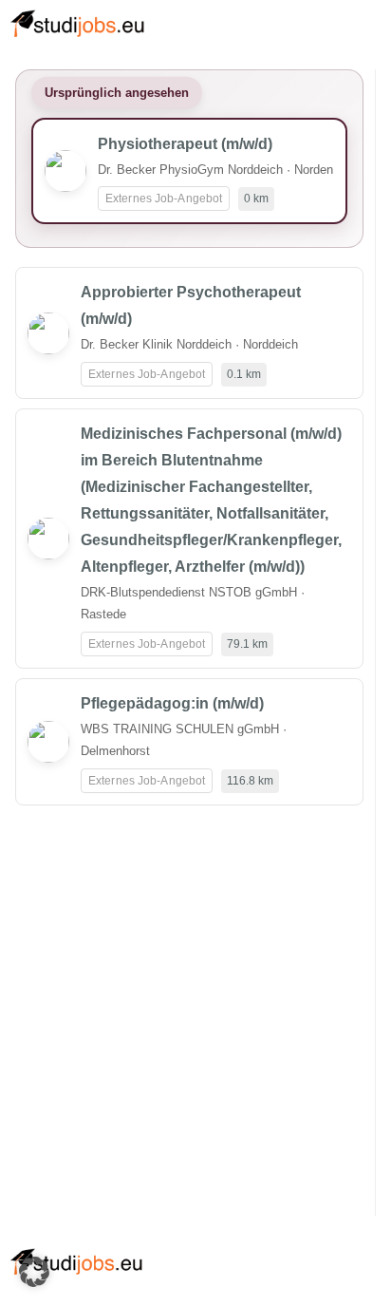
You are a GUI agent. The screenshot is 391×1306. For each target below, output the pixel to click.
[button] (34, 1272)
